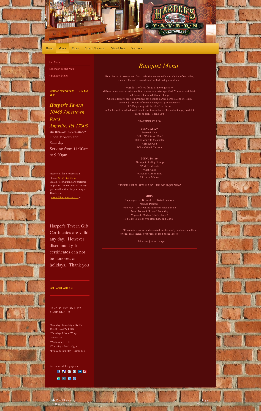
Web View (203, 403)
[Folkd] (80, 371)
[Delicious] (64, 371)
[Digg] (69, 371)
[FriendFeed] (74, 378)
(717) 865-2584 (67, 178)
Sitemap (67, 400)
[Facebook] (58, 371)
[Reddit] (74, 371)
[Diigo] (69, 378)
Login (205, 400)
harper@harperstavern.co (64, 197)
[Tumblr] (64, 378)
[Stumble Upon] (58, 378)
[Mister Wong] (85, 371)
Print (59, 400)
